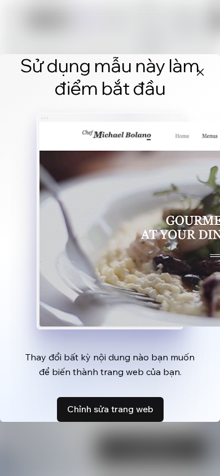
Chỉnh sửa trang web (110, 409)
